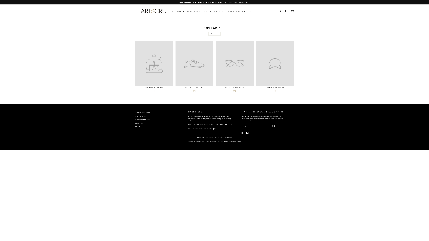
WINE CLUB (193, 11)
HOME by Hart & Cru (238, 11)
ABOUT (218, 11)
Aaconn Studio (237, 141)
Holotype (197, 141)
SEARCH (137, 127)
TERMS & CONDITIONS (142, 120)
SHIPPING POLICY (140, 116)
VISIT (206, 11)
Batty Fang (220, 141)
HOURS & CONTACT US (142, 112)
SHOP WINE (176, 11)
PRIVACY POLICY (140, 123)
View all (214, 34)
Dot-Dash (213, 141)
